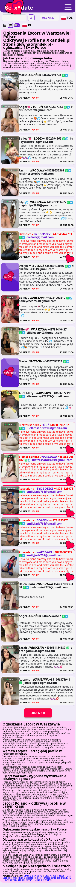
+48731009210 (55, 298)
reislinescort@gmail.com (45, 108)
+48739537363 (53, 107)
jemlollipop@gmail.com (40, 683)
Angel (23, 616)
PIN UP (35, 98)
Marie (23, 75)
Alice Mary (26, 393)
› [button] (16, 74)
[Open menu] (68, 7)
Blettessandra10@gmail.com (47, 428)
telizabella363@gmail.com (46, 267)
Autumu (25, 679)
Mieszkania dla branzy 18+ (58, 877)
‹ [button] (3, 74)
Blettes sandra (29, 425)
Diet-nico (25, 234)
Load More (38, 713)
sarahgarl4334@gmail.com (45, 649)
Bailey (23, 298)
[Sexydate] (17, 5)
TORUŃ (38, 107)
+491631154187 (55, 648)
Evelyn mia (26, 266)
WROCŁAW (37, 170)
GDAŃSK (35, 75)
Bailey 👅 (25, 138)
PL (30, 25)
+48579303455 (56, 202)
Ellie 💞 (24, 329)
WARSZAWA (38, 202)
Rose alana (26, 489)
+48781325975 (63, 489)
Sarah (23, 648)
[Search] (31, 17)
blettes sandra (29, 457)
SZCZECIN (35, 361)
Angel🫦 (24, 107)
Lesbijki (6, 877)
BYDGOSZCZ (42, 234)
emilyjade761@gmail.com (45, 492)
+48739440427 (57, 329)
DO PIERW (24, 98)
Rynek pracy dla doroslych (18, 879)
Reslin (23, 170)
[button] (4, 25)
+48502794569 (51, 138)
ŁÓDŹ (38, 138)
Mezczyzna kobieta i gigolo (27, 877)
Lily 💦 (23, 202)
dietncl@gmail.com (40, 237)
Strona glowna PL (33, 875)
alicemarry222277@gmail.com (48, 396)
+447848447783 (61, 234)
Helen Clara (27, 584)
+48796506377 (62, 552)
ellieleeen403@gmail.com (44, 333)
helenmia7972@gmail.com (49, 587)
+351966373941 (59, 679)
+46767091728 (51, 75)
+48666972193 (61, 393)
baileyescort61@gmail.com (46, 140)
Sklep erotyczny (43, 879)
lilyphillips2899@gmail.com (38, 205)
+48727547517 (51, 616)
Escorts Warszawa (54, 875)
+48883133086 (54, 266)
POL (69, 18)
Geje (69, 875)
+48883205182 (59, 425)
